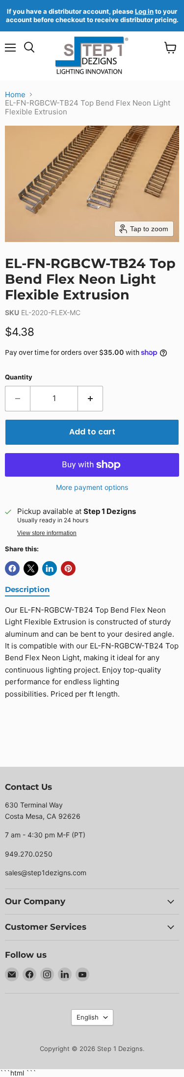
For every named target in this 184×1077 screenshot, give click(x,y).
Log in (144, 11)
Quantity (18, 377)
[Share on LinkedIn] (49, 568)
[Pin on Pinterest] (68, 568)
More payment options (92, 487)
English (88, 1017)
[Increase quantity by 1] (90, 398)
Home (15, 94)
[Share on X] (31, 568)
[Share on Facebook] (12, 568)
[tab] (27, 590)
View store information (47, 533)
